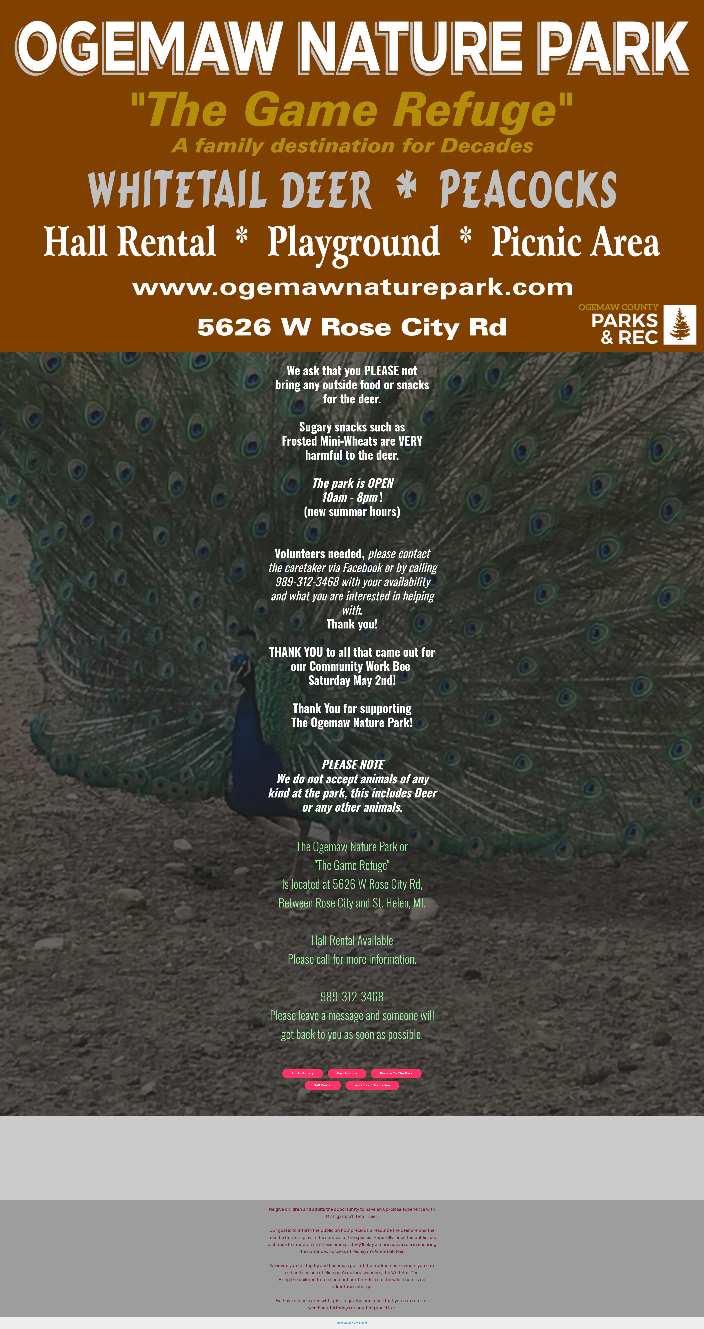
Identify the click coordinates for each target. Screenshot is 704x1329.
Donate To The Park (396, 1073)
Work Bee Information (372, 1085)
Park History (347, 1073)
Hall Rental (323, 1085)
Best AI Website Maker (352, 1323)
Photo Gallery (303, 1073)
